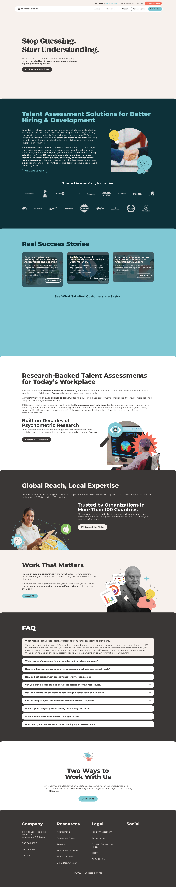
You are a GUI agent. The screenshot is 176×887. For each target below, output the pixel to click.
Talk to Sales (154, 3)
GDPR (95, 853)
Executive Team (65, 856)
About (97, 9)
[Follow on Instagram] (132, 832)
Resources (110, 9)
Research (62, 844)
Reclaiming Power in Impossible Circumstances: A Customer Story (87, 259)
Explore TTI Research (36, 439)
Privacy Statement (102, 832)
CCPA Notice (99, 859)
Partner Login (139, 9)
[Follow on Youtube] (134, 832)
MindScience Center (68, 850)
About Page (63, 832)
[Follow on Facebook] (130, 832)
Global (125, 9)
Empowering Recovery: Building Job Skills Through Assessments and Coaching (40, 259)
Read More (53, 281)
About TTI (30, 596)
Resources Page (66, 838)
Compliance (98, 838)
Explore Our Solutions (37, 69)
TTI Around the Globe (92, 527)
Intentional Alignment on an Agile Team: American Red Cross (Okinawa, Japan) (132, 259)
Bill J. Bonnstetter (67, 863)
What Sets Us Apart (34, 171)
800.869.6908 (111, 3)
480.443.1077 (29, 849)
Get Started (155, 9)
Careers (26, 855)
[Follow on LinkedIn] (127, 832)
